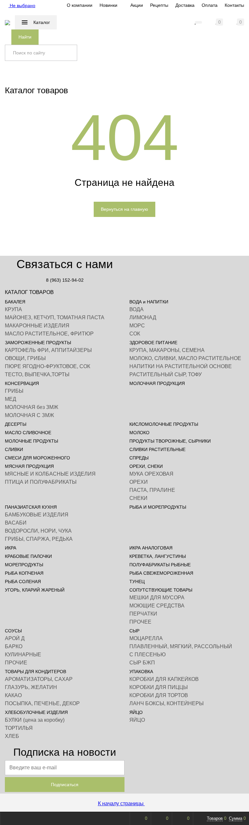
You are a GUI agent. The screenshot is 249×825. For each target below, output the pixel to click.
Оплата (210, 5)
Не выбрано (21, 5)
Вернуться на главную (124, 209)
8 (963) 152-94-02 (65, 280)
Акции (136, 5)
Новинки (108, 5)
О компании (79, 5)
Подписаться (64, 784)
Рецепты (159, 5)
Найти (24, 37)
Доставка (185, 5)
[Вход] (178, 22)
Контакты (234, 5)
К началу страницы (121, 803)
